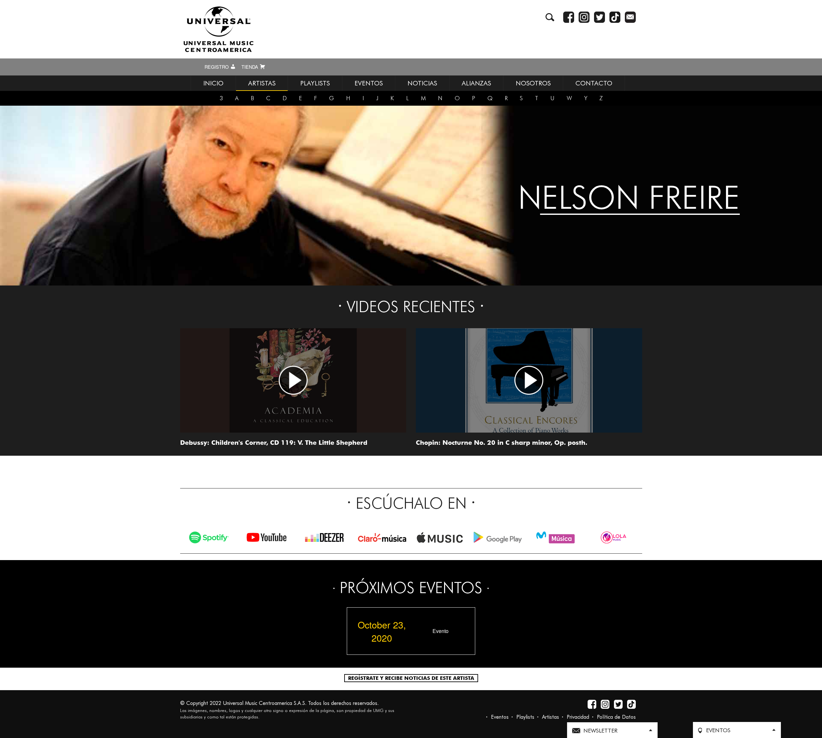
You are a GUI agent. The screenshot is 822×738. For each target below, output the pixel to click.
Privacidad (578, 717)
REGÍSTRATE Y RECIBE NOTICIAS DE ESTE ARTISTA (411, 678)
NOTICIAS (422, 83)
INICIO (213, 83)
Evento (441, 631)
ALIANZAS (476, 83)
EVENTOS (368, 83)
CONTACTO (593, 83)
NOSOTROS (533, 83)
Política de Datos (616, 717)
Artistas (550, 717)
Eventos (500, 717)
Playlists (525, 717)
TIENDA (250, 67)
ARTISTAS (261, 83)
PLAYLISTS (315, 83)
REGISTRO (217, 67)
